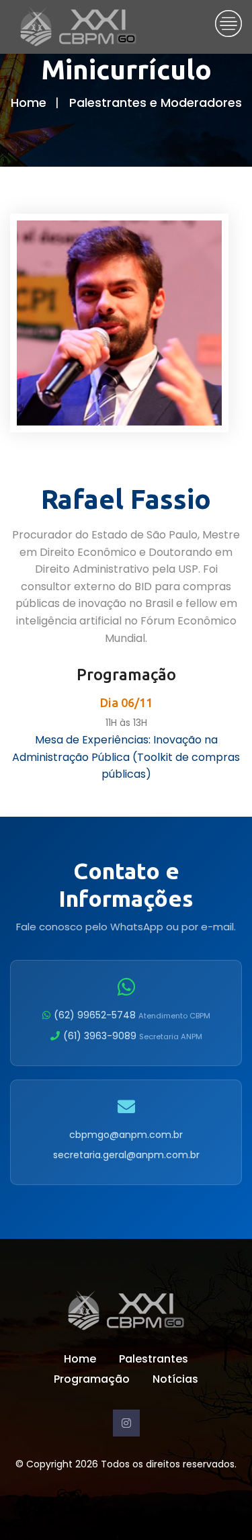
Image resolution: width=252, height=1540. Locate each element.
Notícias (175, 1379)
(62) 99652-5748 (132, 1015)
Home (28, 102)
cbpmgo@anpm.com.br (126, 1134)
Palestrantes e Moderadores (155, 102)
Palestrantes (153, 1359)
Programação (92, 1379)
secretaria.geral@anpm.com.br (126, 1155)
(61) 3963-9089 (132, 1036)
